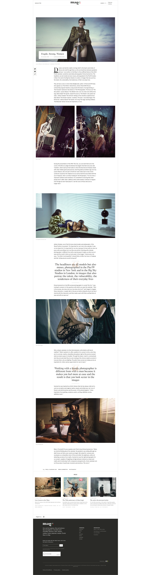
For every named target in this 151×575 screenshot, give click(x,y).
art (57, 505)
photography (72, 469)
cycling (73, 507)
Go (61, 545)
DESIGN (80, 539)
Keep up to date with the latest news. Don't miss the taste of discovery (54, 541)
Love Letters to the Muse (42, 500)
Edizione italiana (110, 3)
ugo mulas (92, 507)
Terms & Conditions (47, 570)
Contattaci (96, 534)
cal (60, 505)
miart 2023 (97, 507)
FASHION (81, 534)
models (54, 505)
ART (80, 532)
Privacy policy (57, 570)
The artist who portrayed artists (99, 500)
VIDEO (80, 530)
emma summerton (63, 469)
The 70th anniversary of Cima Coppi (73, 500)
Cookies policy (65, 570)
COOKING (81, 537)
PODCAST (81, 529)
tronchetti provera (48, 505)
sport (64, 507)
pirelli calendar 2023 (51, 469)
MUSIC (80, 535)
